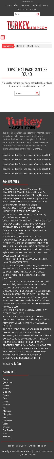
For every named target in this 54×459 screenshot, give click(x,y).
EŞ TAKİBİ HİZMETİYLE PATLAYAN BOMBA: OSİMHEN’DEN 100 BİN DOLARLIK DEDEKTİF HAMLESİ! (24, 274)
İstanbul (6, 404)
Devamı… (37, 148)
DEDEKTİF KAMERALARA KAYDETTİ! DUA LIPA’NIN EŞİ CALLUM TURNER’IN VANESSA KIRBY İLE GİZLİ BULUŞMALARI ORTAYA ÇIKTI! (27, 252)
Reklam (46, 5)
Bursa (5, 379)
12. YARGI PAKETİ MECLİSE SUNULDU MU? (23, 316)
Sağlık (5, 423)
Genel (5, 398)
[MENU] (3, 37)
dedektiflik (17, 155)
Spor (5, 433)
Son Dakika (8, 430)
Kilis (4, 407)
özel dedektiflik (44, 155)
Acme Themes (28, 454)
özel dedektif (29, 155)
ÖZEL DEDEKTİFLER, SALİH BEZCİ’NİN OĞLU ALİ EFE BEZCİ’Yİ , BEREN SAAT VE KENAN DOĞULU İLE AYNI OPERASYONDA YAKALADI (26, 284)
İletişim (33, 10)
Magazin (7, 411)
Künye (16, 5)
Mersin (6, 417)
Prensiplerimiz (36, 5)
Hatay (5, 401)
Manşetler (7, 414)
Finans (6, 395)
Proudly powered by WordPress (16, 451)
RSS (27, 10)
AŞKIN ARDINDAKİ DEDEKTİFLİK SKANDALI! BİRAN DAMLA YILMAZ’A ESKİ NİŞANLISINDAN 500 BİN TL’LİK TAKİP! (25, 230)
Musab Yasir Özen (12, 364)
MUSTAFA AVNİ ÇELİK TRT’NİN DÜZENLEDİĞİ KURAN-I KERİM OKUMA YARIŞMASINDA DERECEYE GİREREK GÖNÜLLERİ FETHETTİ (24, 354)
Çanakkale (7, 382)
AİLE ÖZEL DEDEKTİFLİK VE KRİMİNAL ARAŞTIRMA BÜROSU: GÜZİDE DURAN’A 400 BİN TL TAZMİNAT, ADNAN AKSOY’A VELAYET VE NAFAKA (27, 332)
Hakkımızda (24, 5)
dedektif (6, 155)
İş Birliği (21, 10)
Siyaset (6, 426)
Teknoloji (7, 436)
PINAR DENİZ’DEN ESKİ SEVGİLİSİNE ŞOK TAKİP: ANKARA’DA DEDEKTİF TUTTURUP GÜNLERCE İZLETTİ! (26, 322)
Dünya (6, 385)
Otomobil (7, 420)
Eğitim (6, 388)
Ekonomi (7, 391)
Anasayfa (9, 5)
